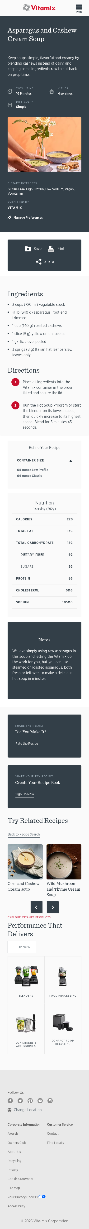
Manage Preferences (28, 217)
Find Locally (55, 1143)
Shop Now (22, 947)
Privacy (13, 1170)
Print (60, 248)
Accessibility (16, 1206)
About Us (14, 1152)
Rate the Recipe (26, 743)
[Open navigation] (79, 7)
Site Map (14, 1188)
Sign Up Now (24, 794)
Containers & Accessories (26, 1044)
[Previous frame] (36, 907)
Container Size (30, 460)
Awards (13, 1133)
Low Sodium (54, 189)
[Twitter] (20, 1100)
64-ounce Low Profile (32, 470)
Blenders (26, 995)
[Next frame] (53, 907)
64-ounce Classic (29, 476)
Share (49, 261)
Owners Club (17, 1143)
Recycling (15, 1161)
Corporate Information (24, 1124)
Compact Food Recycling (63, 1042)
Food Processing (63, 995)
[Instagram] (50, 1100)
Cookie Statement (20, 1179)
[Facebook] (10, 1100)
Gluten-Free (16, 189)
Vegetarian (15, 193)
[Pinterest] (30, 1100)
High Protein (35, 189)
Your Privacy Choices (23, 1197)
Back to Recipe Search (24, 834)
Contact (53, 1133)
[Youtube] (40, 1100)
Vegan (69, 189)
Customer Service (60, 1124)
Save (38, 248)
